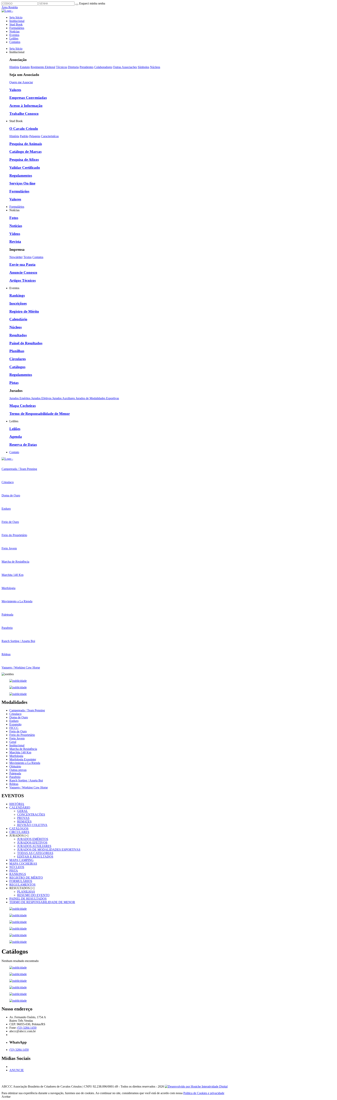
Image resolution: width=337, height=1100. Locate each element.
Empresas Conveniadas (28, 98)
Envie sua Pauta (22, 264)
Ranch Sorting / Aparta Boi (26, 780)
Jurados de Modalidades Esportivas (97, 398)
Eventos (14, 35)
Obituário (15, 766)
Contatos (14, 42)
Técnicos (61, 67)
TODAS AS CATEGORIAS (35, 853)
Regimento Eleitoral (43, 67)
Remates (24, 821)
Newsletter (16, 257)
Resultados (18, 335)
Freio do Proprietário (22, 735)
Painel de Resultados (25, 343)
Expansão (15, 724)
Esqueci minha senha (92, 3)
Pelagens (34, 136)
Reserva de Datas (23, 445)
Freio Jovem (17, 738)
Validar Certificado (24, 167)
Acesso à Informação (26, 106)
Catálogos (17, 367)
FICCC (14, 728)
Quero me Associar (21, 82)
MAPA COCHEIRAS (23, 863)
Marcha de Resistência (23, 749)
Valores (15, 90)
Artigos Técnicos (22, 280)
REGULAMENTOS (22, 884)
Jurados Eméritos (20, 398)
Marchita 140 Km (20, 752)
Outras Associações (125, 67)
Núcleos (155, 67)
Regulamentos (20, 175)
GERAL (22, 811)
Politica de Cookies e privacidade (203, 1093)
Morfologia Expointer (22, 759)
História (14, 67)
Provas (23, 818)
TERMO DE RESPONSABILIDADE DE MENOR (42, 902)
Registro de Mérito (24, 311)
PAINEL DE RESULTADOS (28, 898)
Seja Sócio (15, 17)
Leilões (13, 38)
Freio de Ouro (18, 731)
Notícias (14, 31)
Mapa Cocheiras (22, 406)
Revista (15, 241)
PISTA (13, 870)
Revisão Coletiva (32, 825)
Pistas (14, 383)
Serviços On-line (22, 183)
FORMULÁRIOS (20, 881)
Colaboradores (103, 67)
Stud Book (16, 24)
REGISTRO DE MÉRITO (26, 877)
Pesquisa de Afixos (24, 160)
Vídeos (14, 234)
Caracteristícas (50, 136)
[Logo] (7, 458)
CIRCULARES (19, 832)
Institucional (16, 21)
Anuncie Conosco (23, 272)
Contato (14, 452)
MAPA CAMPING (21, 860)
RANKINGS (17, 874)
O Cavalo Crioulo (23, 129)
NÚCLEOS (16, 867)
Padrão (24, 136)
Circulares (17, 359)
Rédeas (13, 784)
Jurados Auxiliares (64, 398)
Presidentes (86, 67)
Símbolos (143, 67)
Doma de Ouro (18, 717)
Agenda (15, 437)
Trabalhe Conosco (24, 114)
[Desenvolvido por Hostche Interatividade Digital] (196, 1086)
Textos (27, 257)
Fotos (13, 218)
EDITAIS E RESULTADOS (35, 856)
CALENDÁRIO (19, 807)
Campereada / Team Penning (27, 710)
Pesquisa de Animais (25, 144)
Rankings (17, 295)
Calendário (18, 319)
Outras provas (18, 770)
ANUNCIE (16, 1070)
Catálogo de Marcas (25, 152)
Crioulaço (15, 713)
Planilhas (16, 351)
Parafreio (14, 777)
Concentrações (31, 814)
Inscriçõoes (18, 303)
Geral (12, 742)
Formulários (16, 28)
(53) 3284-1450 (26, 1027)
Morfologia (16, 756)
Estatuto (25, 67)
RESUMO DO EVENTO (33, 895)
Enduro (14, 720)
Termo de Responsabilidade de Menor (39, 414)
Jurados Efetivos (41, 398)
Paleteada (15, 773)
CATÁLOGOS (18, 828)
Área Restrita (10, 7)
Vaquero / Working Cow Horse (28, 787)
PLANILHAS (26, 891)
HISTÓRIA (16, 804)
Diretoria (73, 67)
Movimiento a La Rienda (24, 763)
